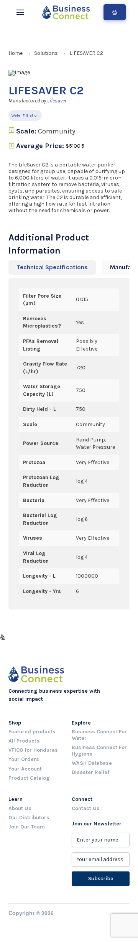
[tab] (52, 267)
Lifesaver (57, 100)
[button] (20, 12)
